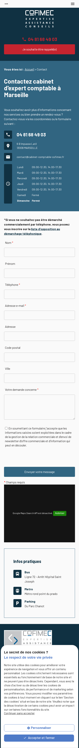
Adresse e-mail (15, 305)
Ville (7, 368)
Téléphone (12, 284)
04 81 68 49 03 (42, 39)
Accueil (29, 69)
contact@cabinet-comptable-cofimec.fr (40, 156)
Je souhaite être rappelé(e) (39, 49)
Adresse (10, 326)
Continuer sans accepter (19, 713)
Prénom (10, 263)
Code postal (12, 347)
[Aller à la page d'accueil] (39, 19)
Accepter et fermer (41, 738)
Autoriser (59, 513)
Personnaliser (41, 728)
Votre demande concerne (22, 389)
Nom (9, 242)
